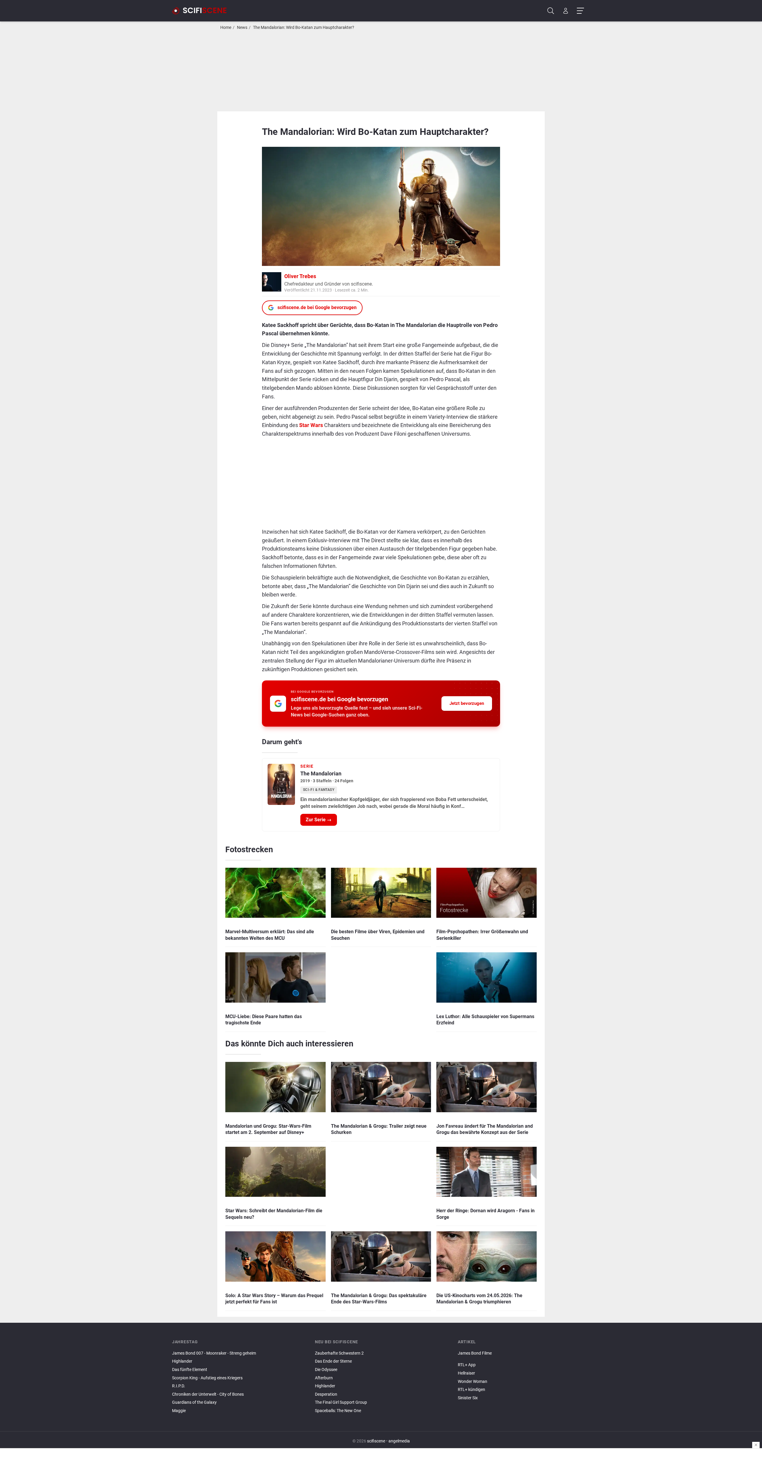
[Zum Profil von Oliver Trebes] (271, 281)
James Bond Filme (475, 1353)
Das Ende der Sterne (333, 1361)
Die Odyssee (326, 1369)
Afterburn (324, 1378)
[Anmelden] (565, 11)
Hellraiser (466, 1373)
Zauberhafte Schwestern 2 (339, 1353)
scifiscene (376, 1441)
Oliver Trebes (300, 276)
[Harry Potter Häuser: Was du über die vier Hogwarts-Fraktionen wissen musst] (524, 1358)
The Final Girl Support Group (341, 1402)
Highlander (182, 1361)
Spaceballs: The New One (338, 1410)
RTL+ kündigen (471, 1389)
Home (225, 27)
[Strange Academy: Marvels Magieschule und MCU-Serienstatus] (524, 1360)
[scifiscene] (202, 10)
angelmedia (399, 1441)
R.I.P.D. (178, 1386)
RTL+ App (467, 1364)
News (242, 27)
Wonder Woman (472, 1381)
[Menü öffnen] (580, 11)
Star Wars (311, 425)
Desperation (326, 1394)
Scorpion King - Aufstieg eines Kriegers (207, 1378)
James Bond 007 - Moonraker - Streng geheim (214, 1353)
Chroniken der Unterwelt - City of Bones (208, 1394)
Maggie (179, 1410)
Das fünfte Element (189, 1369)
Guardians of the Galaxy (194, 1402)
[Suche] (551, 11)
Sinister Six (468, 1397)
